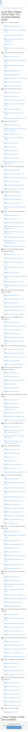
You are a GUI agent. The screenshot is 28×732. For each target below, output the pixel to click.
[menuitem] (1, 3)
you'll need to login (20, 725)
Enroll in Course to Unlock (14, 727)
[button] (1, 1)
